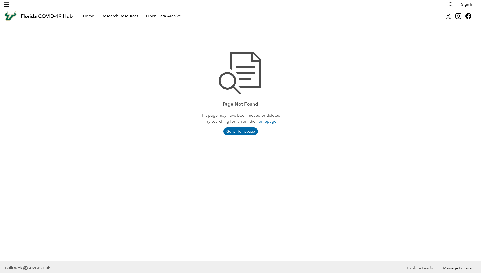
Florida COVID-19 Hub (47, 16)
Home (88, 16)
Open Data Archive (163, 16)
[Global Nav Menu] (6, 4)
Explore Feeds (420, 268)
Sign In (467, 4)
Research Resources (120, 16)
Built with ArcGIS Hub (27, 268)
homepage (266, 121)
